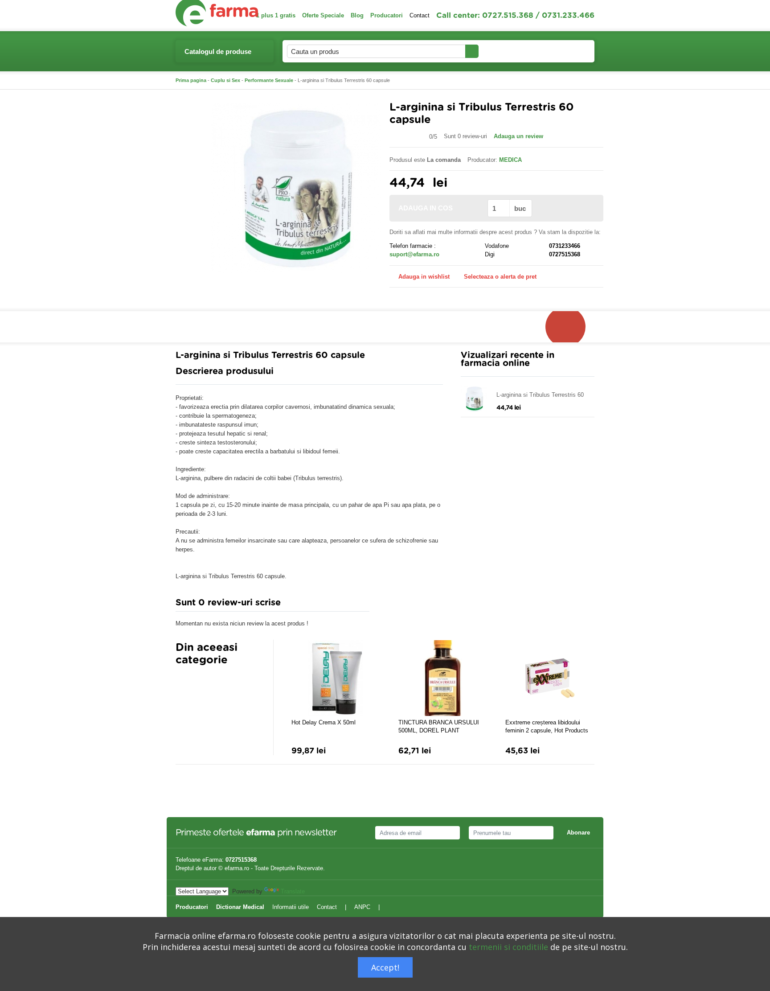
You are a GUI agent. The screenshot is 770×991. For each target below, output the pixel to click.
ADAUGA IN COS (425, 208)
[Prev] (182, 682)
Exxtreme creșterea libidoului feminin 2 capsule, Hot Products (546, 726)
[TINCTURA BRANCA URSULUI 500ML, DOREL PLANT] (442, 678)
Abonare (578, 832)
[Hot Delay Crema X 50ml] (336, 678)
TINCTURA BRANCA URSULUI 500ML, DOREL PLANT (438, 726)
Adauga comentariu (411, 604)
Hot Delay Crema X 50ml (323, 722)
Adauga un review (518, 136)
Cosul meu (558, 51)
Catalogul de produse (217, 51)
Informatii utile (290, 907)
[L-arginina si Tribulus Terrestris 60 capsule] (296, 187)
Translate (293, 891)
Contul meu (503, 51)
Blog (357, 15)
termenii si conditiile (508, 947)
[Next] (200, 682)
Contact (420, 15)
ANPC (362, 907)
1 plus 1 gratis (275, 15)
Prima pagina (191, 80)
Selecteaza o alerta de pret (500, 276)
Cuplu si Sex (225, 80)
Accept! (385, 967)
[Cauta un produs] (472, 51)
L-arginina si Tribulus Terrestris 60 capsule (540, 395)
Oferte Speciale (323, 15)
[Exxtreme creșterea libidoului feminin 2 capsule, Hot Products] (549, 678)
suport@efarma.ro (414, 254)
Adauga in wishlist (424, 276)
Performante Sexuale (269, 80)
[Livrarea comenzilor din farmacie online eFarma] (569, 326)
